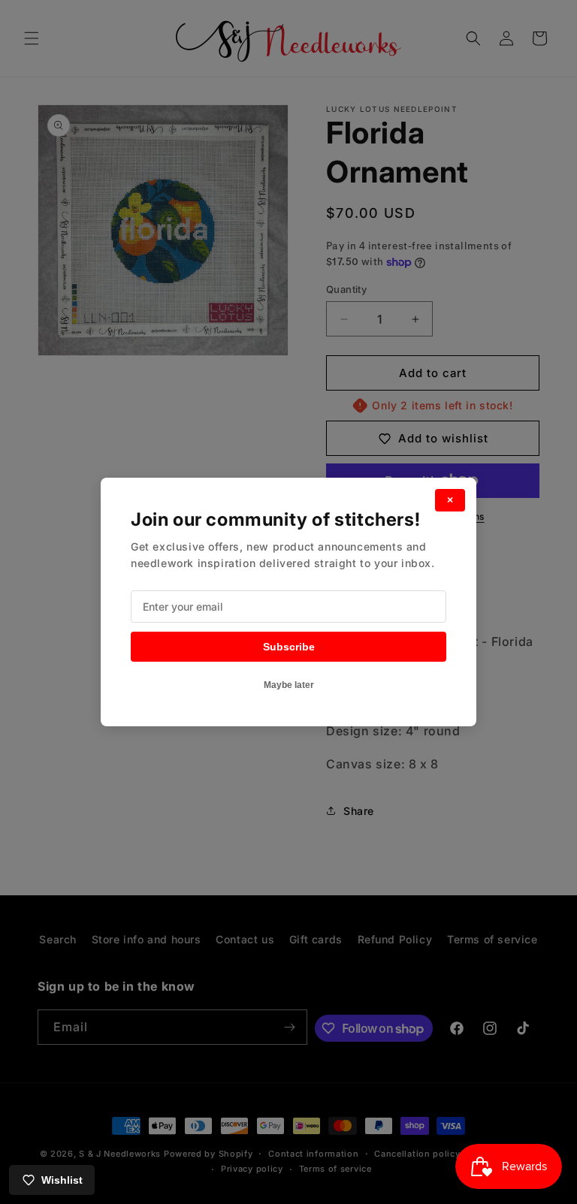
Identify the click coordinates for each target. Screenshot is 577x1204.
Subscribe (289, 647)
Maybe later (289, 685)
